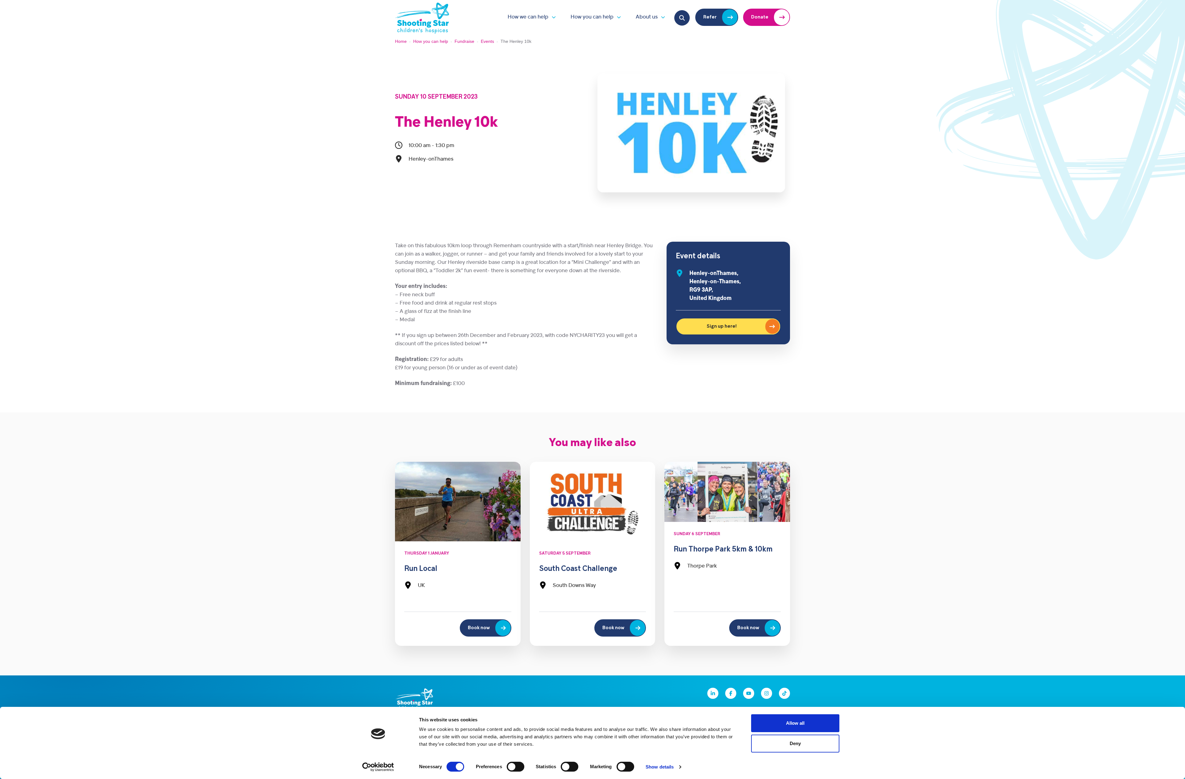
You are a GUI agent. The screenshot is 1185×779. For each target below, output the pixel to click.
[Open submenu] (552, 17)
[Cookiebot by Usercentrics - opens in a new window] (378, 767)
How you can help (592, 17)
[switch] (515, 767)
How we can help (528, 17)
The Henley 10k (446, 123)
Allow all (795, 723)
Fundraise (464, 41)
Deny (795, 743)
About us (647, 17)
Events (487, 41)
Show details (660, 766)
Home (401, 41)
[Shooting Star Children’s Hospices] (422, 17)
